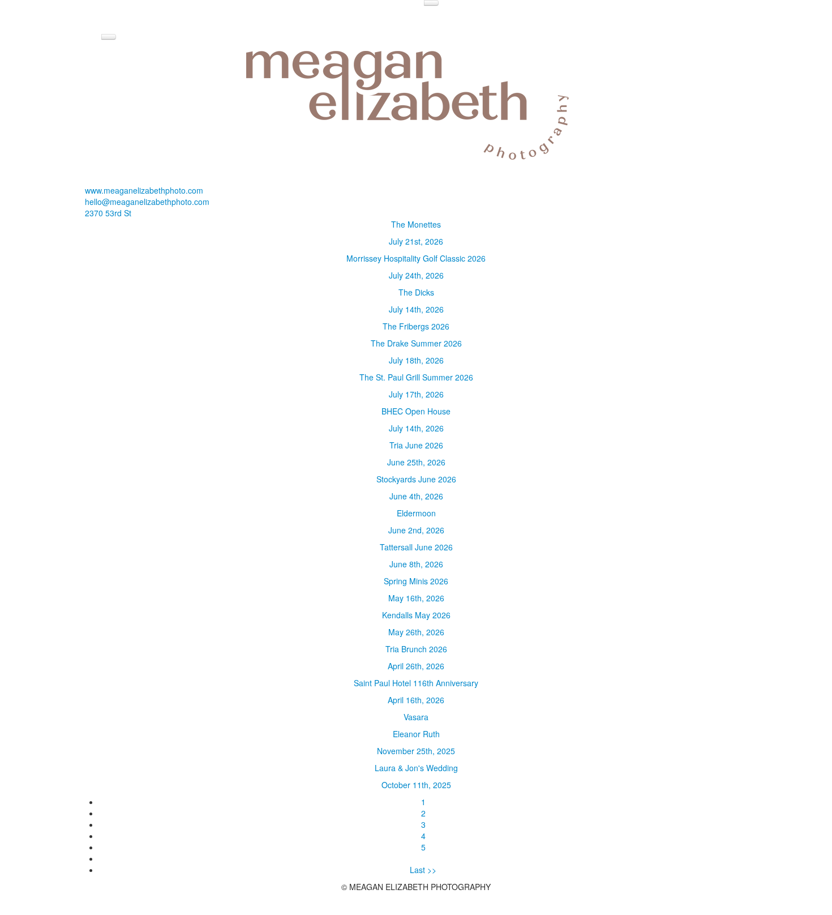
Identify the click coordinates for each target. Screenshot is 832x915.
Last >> (423, 869)
